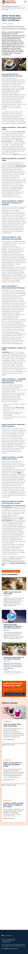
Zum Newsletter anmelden (14, 694)
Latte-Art (15, 154)
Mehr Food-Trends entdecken (11, 571)
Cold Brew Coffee (20, 166)
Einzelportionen (6, 517)
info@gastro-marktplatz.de (10, 948)
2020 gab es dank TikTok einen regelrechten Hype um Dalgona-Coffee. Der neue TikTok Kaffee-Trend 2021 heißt (13, 666)
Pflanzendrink (20, 407)
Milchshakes (5, 352)
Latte (19, 101)
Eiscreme (7, 360)
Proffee (19, 472)
